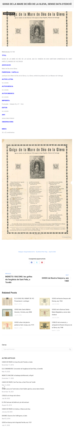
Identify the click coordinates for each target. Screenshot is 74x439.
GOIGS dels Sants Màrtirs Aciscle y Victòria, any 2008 (23, 311)
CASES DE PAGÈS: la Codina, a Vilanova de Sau (16, 409)
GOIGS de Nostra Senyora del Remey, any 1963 (61, 300)
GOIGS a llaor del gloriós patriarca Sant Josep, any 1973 (24, 323)
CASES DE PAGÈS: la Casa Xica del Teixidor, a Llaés (17, 362)
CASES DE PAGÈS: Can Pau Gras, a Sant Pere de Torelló (18, 382)
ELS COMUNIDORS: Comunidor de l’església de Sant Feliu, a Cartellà (22, 369)
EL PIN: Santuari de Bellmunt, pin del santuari (15, 402)
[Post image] (7, 301)
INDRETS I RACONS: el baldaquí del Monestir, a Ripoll (17, 375)
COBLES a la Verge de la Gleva (11, 395)
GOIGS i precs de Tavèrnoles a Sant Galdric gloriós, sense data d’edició (23, 389)
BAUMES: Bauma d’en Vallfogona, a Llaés (14, 415)
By (41, 251)
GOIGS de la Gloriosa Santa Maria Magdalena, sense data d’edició (61, 312)
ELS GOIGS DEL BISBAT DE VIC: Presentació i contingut (24, 300)
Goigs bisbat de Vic (9, 13)
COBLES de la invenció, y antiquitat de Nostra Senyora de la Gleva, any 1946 (62, 324)
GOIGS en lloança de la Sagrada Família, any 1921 (17, 422)
